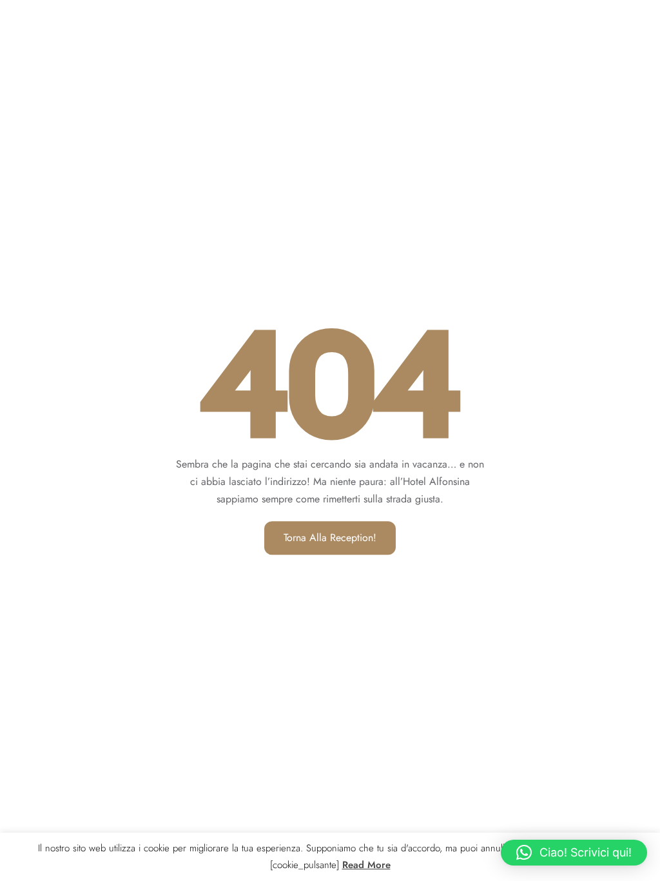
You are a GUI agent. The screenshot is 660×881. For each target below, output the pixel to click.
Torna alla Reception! (330, 537)
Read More (366, 865)
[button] (574, 853)
